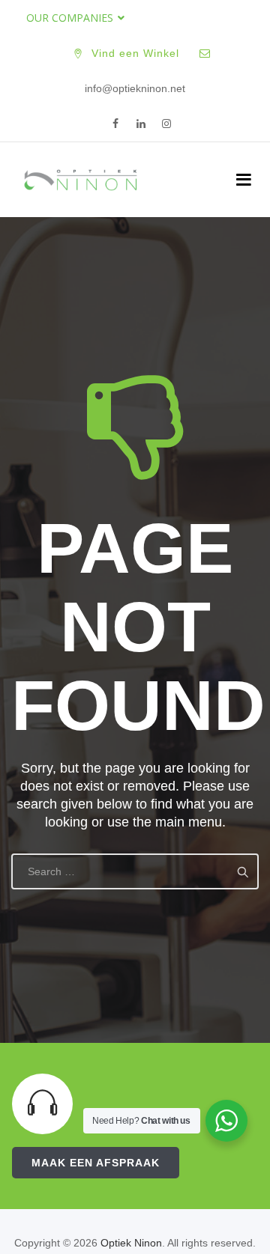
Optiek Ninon (131, 1243)
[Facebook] (115, 124)
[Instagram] (166, 124)
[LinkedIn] (141, 124)
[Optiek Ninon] (80, 179)
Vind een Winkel (135, 53)
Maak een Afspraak (96, 1163)
